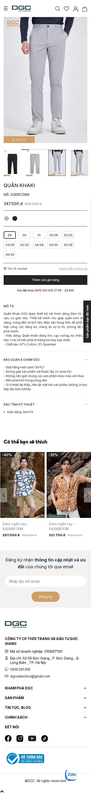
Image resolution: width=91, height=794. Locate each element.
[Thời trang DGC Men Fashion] (21, 8)
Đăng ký (45, 596)
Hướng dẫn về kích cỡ (73, 268)
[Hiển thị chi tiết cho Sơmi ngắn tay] (22, 485)
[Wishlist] (66, 8)
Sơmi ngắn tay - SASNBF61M (62, 526)
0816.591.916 (20, 669)
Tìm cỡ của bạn (17, 268)
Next (87, 495)
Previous (3, 495)
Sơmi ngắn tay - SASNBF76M (15, 526)
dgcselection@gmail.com (30, 676)
